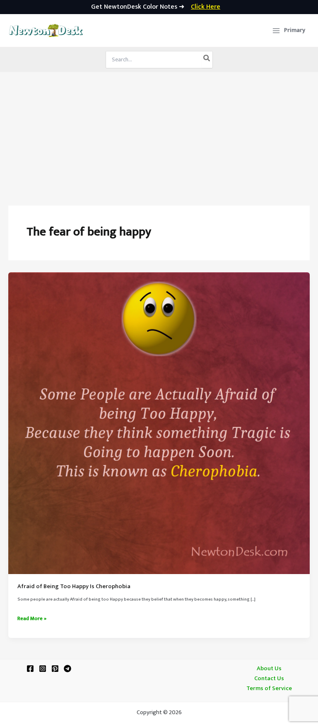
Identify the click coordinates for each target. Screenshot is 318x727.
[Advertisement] (159, 134)
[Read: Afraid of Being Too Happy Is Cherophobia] (159, 423)
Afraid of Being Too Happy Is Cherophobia (73, 586)
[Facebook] (30, 668)
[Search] (207, 59)
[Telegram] (67, 668)
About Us (269, 669)
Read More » (31, 619)
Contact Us (269, 678)
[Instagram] (42, 668)
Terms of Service (269, 688)
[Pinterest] (55, 668)
